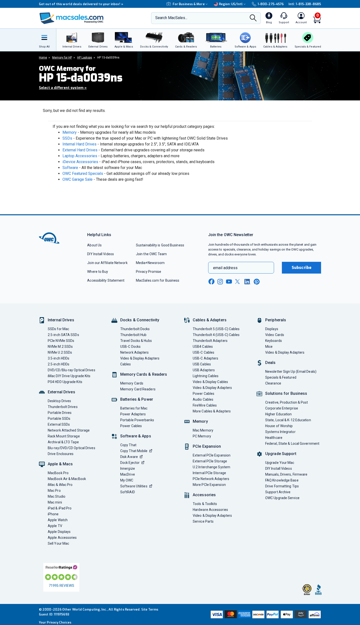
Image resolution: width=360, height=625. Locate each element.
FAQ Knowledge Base (282, 480)
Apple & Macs (60, 464)
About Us (94, 245)
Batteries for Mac (134, 408)
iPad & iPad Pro (60, 508)
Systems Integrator (280, 432)
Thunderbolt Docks (135, 329)
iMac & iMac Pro (60, 485)
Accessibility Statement (105, 280)
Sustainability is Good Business (160, 245)
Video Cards (274, 335)
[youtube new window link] (229, 281)
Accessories (204, 495)
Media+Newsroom (150, 263)
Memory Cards (131, 383)
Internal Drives (61, 320)
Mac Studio (56, 496)
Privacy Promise (148, 272)
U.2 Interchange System (211, 467)
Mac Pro (54, 491)
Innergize (127, 468)
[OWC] (71, 18)
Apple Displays (59, 532)
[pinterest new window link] (257, 282)
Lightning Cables (205, 376)
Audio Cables (203, 399)
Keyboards (273, 341)
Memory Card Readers (138, 389)
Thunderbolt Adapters (210, 341)
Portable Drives (60, 413)
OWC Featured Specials (82, 173)
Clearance (273, 383)
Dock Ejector (130, 463)
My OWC (126, 480)
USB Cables (202, 364)
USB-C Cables (203, 352)
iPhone (53, 514)
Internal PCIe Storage (209, 473)
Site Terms (149, 609)
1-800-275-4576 (271, 4)
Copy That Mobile (133, 451)
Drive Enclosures (60, 454)
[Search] (253, 18)
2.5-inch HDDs (58, 364)
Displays (271, 329)
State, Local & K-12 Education (288, 420)
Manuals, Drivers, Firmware (286, 474)
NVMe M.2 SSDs (60, 347)
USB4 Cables (203, 347)
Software (70, 167)
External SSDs (59, 424)
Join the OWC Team (151, 254)
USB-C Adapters (205, 358)
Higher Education (278, 414)
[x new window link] (238, 281)
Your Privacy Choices (55, 622)
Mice (269, 347)
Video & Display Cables (210, 382)
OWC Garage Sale (77, 179)
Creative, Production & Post (286, 402)
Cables (125, 364)
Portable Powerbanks (137, 420)
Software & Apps (135, 436)
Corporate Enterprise (281, 408)
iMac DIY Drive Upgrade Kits (69, 376)
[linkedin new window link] (247, 281)
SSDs (67, 138)
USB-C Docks (130, 347)
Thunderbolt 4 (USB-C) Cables (216, 335)
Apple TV (55, 526)
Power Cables (131, 426)
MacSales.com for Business (157, 280)
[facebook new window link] (211, 281)
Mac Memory (203, 430)
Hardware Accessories (210, 510)
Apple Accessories (62, 538)
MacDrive (127, 474)
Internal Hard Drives (79, 144)
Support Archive (277, 492)
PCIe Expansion (207, 446)
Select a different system (63, 87)
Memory (69, 132)
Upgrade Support (280, 453)
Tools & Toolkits (205, 504)
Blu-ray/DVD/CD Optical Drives (71, 448)
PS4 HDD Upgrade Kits (65, 382)
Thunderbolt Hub (133, 335)
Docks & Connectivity (139, 320)
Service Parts (203, 521)
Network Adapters (134, 352)
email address (225, 267)
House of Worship (279, 426)
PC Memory (202, 436)
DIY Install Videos (100, 254)
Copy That (128, 445)
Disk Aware (129, 457)
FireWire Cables (205, 405)
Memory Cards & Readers (143, 374)
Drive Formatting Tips (282, 486)
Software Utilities (133, 486)
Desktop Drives (59, 401)
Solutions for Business (286, 393)
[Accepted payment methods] (265, 614)
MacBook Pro (58, 473)
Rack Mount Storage (64, 436)
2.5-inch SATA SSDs (63, 335)
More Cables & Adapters (212, 411)
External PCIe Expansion (211, 455)
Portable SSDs (59, 419)
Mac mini (55, 502)
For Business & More (189, 4)
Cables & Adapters (210, 320)
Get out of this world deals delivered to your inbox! (81, 4)
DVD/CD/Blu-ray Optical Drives (71, 370)
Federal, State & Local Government (292, 443)
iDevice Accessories (80, 161)
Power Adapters (133, 414)
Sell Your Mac (58, 543)
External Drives (61, 392)
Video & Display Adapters (139, 358)
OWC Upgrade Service (282, 498)
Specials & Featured (280, 377)
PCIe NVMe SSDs (61, 341)
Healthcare (273, 438)
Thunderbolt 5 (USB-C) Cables (216, 329)
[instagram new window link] (220, 281)
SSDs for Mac (58, 329)
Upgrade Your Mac (279, 463)
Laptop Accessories (79, 156)
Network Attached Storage (69, 430)
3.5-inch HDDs (58, 358)
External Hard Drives (79, 150)
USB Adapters (204, 370)
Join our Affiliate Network (107, 263)
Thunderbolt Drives (63, 407)
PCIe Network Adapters (211, 479)
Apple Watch (58, 520)
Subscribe (301, 267)
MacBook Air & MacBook (67, 479)
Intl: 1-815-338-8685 (304, 4)
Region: (231, 4)
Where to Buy (97, 272)
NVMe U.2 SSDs (60, 352)
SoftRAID (127, 492)
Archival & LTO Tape (63, 442)
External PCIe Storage (210, 461)
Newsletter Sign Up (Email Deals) (290, 371)
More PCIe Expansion (209, 485)
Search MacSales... (171, 17)
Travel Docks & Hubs (136, 341)
